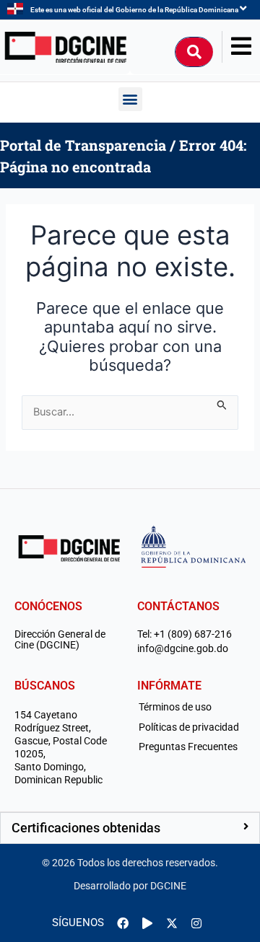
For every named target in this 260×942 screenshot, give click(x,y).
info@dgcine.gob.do (182, 648)
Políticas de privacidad (189, 727)
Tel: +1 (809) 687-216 (184, 634)
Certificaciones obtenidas (86, 827)
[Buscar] (194, 52)
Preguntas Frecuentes (188, 746)
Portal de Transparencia (83, 145)
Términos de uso (175, 707)
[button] (130, 99)
